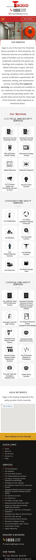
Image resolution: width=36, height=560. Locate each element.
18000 (16, 10)
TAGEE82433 (23, 10)
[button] (3, 19)
